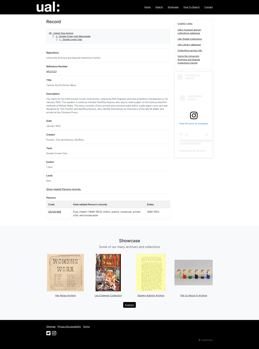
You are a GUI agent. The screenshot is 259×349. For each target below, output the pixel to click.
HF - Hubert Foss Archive (61, 33)
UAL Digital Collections (190, 39)
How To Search (191, 7)
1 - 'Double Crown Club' (70, 39)
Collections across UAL (190, 50)
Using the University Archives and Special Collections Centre (189, 59)
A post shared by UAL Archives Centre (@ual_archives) (205, 151)
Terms (86, 326)
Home (147, 7)
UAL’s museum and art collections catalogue (189, 31)
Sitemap (51, 326)
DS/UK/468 (54, 211)
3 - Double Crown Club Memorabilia (73, 36)
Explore (129, 304)
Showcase (173, 7)
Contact (208, 7)
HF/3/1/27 (51, 71)
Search (159, 7)
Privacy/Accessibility (69, 326)
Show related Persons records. (63, 189)
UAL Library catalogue (189, 44)
